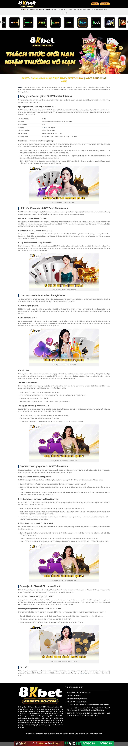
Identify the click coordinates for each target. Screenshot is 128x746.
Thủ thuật (64, 13)
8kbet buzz (70, 715)
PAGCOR (44, 127)
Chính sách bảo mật (42, 734)
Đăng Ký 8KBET (61, 9)
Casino (70, 9)
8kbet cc (94, 713)
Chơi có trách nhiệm (81, 734)
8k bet (77, 715)
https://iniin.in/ (84, 673)
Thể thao (76, 9)
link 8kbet (95, 715)
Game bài (83, 9)
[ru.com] (27, 4)
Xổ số (93, 9)
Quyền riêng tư (54, 734)
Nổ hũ (88, 9)
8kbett (82, 715)
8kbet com (88, 715)
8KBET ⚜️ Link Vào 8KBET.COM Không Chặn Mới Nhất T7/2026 (38, 9)
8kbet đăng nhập (103, 713)
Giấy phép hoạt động (95, 734)
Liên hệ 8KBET (30, 734)
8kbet (88, 713)
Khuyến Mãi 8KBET (101, 9)
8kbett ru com (87, 692)
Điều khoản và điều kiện (67, 734)
